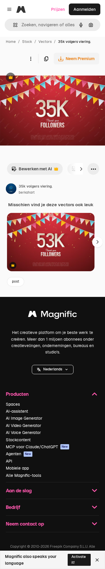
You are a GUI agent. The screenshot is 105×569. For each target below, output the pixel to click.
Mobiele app (17, 468)
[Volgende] (81, 169)
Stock (27, 41)
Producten (17, 394)
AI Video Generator (23, 425)
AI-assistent (17, 411)
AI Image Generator (24, 418)
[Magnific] (52, 315)
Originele (38, 78)
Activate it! (78, 559)
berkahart (27, 192)
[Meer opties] (30, 58)
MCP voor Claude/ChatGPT (37, 446)
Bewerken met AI (31, 170)
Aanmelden (85, 9)
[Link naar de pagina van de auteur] (11, 189)
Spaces (13, 404)
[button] (53, 369)
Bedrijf (13, 507)
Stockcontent (18, 439)
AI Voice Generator (23, 432)
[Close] (97, 559)
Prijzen (58, 9)
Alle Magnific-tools (23, 475)
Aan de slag (19, 490)
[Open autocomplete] (13, 25)
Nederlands (52, 369)
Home (11, 41)
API (9, 461)
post (15, 281)
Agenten (18, 453)
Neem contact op (25, 524)
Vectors (45, 41)
